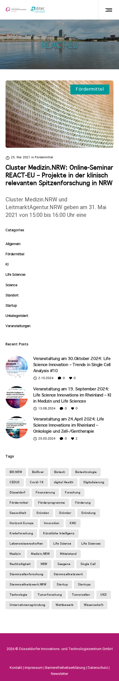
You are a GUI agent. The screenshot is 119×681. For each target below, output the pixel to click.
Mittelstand (68, 554)
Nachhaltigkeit (20, 564)
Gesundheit (18, 513)
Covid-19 (37, 482)
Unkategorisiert (17, 316)
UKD (103, 594)
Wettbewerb (65, 605)
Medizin (15, 554)
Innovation (52, 523)
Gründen (43, 513)
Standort (12, 295)
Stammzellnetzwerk (68, 574)
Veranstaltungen (18, 326)
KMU (73, 523)
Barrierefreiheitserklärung (65, 668)
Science (11, 285)
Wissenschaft (93, 605)
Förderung (82, 502)
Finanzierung (45, 492)
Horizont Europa (22, 523)
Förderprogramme (51, 502)
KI (7, 264)
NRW (44, 564)
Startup (11, 305)
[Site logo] (25, 9)
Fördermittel (15, 254)
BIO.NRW (16, 472)
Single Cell (88, 564)
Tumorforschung (50, 594)
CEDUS (15, 482)
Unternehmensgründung (27, 605)
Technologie (18, 594)
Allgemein (13, 244)
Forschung (72, 492)
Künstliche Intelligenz (58, 533)
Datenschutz (98, 668)
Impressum (34, 668)
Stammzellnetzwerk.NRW (28, 584)
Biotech (59, 472)
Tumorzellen (81, 594)
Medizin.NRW (40, 554)
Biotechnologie (86, 472)
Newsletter (59, 674)
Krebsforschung (21, 533)
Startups (84, 584)
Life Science (62, 543)
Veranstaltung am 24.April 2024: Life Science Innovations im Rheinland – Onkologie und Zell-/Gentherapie (68, 425)
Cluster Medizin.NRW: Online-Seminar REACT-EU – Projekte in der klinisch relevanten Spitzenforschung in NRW (59, 175)
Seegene (64, 564)
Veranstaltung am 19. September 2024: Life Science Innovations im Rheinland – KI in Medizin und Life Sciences (72, 395)
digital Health (63, 482)
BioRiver (38, 472)
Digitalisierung (94, 482)
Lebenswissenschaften (26, 543)
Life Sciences (15, 275)
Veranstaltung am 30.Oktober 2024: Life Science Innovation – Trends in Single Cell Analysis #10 (72, 365)
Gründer (65, 513)
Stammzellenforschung (26, 574)
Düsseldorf (17, 492)
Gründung (88, 513)
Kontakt (16, 668)
